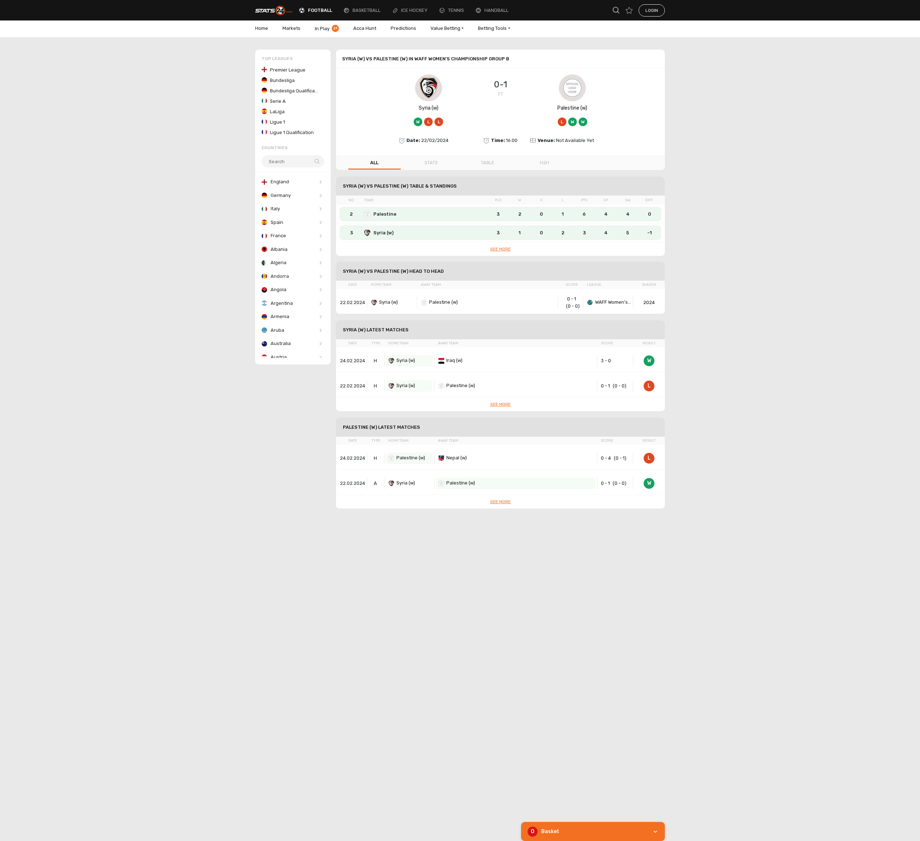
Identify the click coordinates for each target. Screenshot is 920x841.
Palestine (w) (572, 108)
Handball (496, 10)
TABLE (487, 162)
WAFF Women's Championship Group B (613, 302)
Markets (291, 28)
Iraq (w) (454, 360)
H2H (544, 162)
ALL (374, 162)
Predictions (403, 28)
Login (651, 10)
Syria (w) (428, 108)
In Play (326, 28)
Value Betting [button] (445, 28)
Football (320, 10)
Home (261, 28)
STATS (431, 162)
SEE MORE (500, 249)
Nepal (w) (456, 457)
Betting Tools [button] (492, 28)
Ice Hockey (414, 10)
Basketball (367, 10)
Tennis (456, 10)
